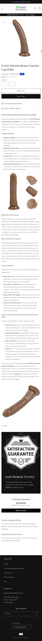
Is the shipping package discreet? (14, 568)
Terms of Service (9, 577)
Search (6, 564)
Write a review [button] (21, 510)
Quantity (3, 80)
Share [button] (5, 426)
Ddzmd (18, 637)
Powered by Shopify (24, 637)
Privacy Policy (8, 573)
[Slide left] (17, 61)
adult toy (18, 374)
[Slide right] (25, 61)
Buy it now (21, 96)
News (5, 581)
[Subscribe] (36, 614)
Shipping (3, 76)
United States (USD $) (20, 627)
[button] (2, 8)
